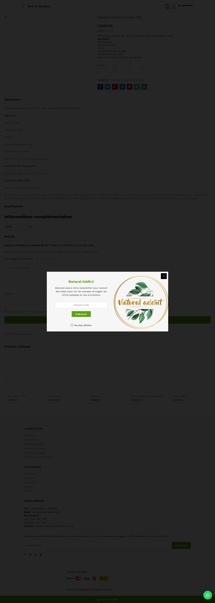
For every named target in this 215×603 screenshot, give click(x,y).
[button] (207, 595)
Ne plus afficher (83, 325)
